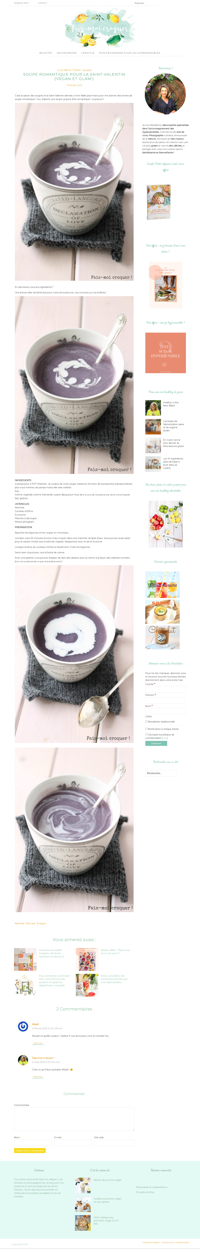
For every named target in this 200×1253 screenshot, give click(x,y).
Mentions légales (151, 1242)
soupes (87, 70)
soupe (31, 923)
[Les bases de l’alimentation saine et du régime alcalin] (154, 426)
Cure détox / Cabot (69, 70)
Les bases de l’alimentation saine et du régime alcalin (173, 426)
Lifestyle (88, 53)
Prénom (150, 695)
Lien (164, 738)
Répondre (38, 1043)
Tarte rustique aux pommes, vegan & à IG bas (106, 1220)
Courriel (150, 684)
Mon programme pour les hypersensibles (129, 53)
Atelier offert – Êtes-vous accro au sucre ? (115, 952)
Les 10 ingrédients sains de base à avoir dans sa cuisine (173, 463)
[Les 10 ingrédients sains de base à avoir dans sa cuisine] (154, 464)
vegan (42, 923)
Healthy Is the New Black (171, 404)
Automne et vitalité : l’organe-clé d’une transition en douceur (51, 953)
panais (20, 923)
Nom (17, 1137)
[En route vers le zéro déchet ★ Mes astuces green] (154, 445)
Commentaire (21, 1105)
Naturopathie (67, 53)
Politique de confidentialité (175, 1242)
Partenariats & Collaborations (151, 1187)
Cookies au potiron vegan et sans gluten (108, 1200)
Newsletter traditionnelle (161, 721)
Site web (99, 1137)
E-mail (58, 1137)
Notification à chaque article (163, 729)
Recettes (46, 53)
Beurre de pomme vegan (108, 1180)
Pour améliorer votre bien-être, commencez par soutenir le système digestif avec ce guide (55, 980)
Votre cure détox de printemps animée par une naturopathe (114, 979)
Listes (148, 716)
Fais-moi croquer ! (43, 1058)
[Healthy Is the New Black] (154, 408)
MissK (35, 1024)
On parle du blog (145, 1192)
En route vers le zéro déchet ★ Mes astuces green (173, 443)
